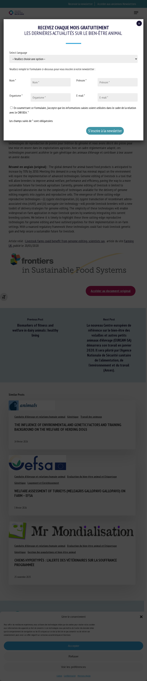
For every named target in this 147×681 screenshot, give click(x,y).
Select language (18, 52)
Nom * (12, 80)
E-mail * (80, 95)
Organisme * (16, 95)
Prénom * (81, 80)
